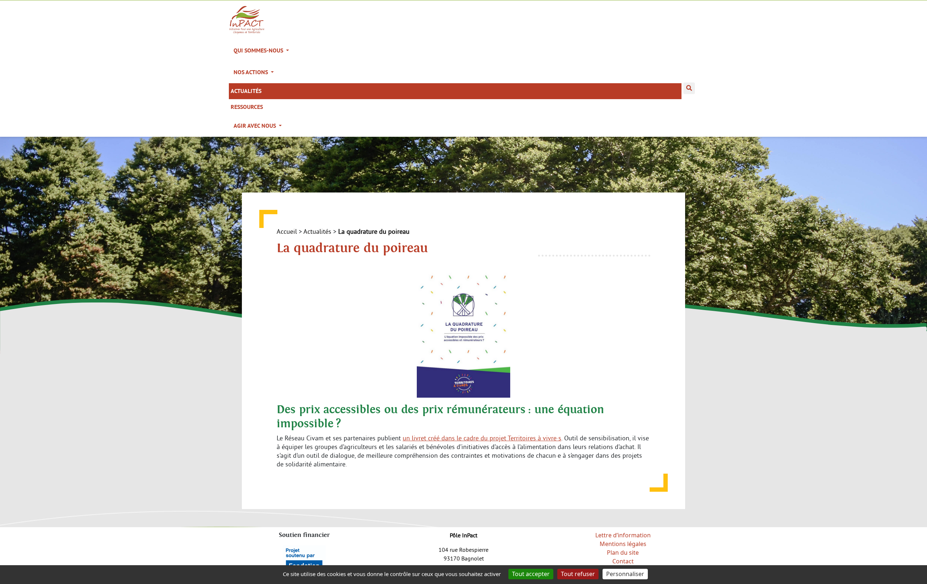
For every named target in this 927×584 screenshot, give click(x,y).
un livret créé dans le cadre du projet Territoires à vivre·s (482, 438)
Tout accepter (531, 574)
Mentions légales (623, 544)
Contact (623, 561)
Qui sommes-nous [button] (259, 50)
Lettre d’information (623, 535)
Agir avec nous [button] (255, 126)
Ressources (247, 107)
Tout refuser (578, 574)
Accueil (287, 231)
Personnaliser (625, 574)
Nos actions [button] (251, 72)
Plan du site (623, 553)
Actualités (246, 91)
